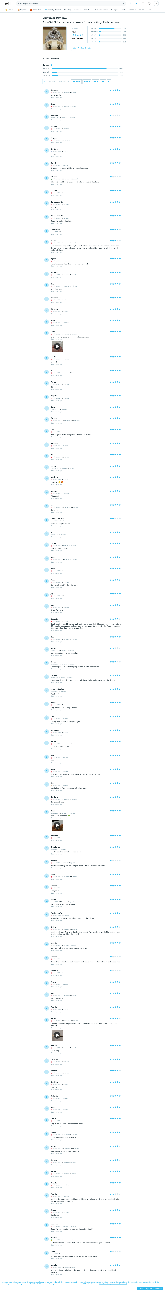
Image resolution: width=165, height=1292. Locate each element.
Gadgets (114, 10)
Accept (141, 1289)
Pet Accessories (101, 10)
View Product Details (82, 48)
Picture (52, 81)
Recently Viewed (54, 10)
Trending (67, 10)
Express (23, 10)
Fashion (77, 10)
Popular (11, 10)
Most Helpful (63, 81)
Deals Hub (37, 10)
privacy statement (90, 1282)
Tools (123, 10)
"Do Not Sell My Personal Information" (113, 1284)
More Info (158, 1289)
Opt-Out (149, 1289)
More (149, 10)
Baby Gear (88, 10)
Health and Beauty (136, 10)
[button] (135, 3)
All (45, 81)
